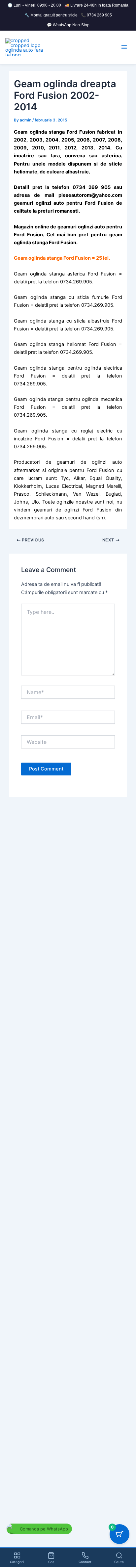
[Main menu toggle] (124, 47)
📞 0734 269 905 (96, 15)
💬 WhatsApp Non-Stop (68, 25)
